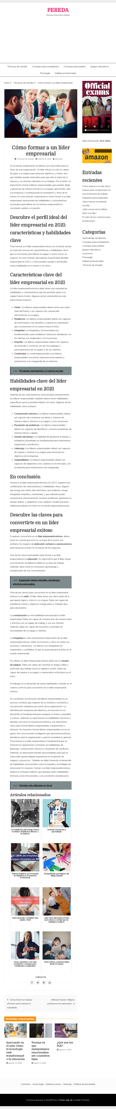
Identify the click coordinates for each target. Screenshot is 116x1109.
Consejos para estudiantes (45, 66)
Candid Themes (81, 1100)
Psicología (45, 73)
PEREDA (58, 10)
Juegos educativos (100, 66)
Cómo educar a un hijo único (96, 186)
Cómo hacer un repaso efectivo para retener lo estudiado (19, 1003)
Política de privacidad (84, 1084)
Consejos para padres (75, 66)
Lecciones (87, 253)
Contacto (25, 1084)
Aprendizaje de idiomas (94, 238)
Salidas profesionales (65, 73)
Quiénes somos (53, 1084)
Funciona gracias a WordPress (42, 1100)
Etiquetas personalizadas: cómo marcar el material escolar (95, 201)
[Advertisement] (58, 37)
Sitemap (67, 1084)
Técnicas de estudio (17, 66)
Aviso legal (38, 1084)
